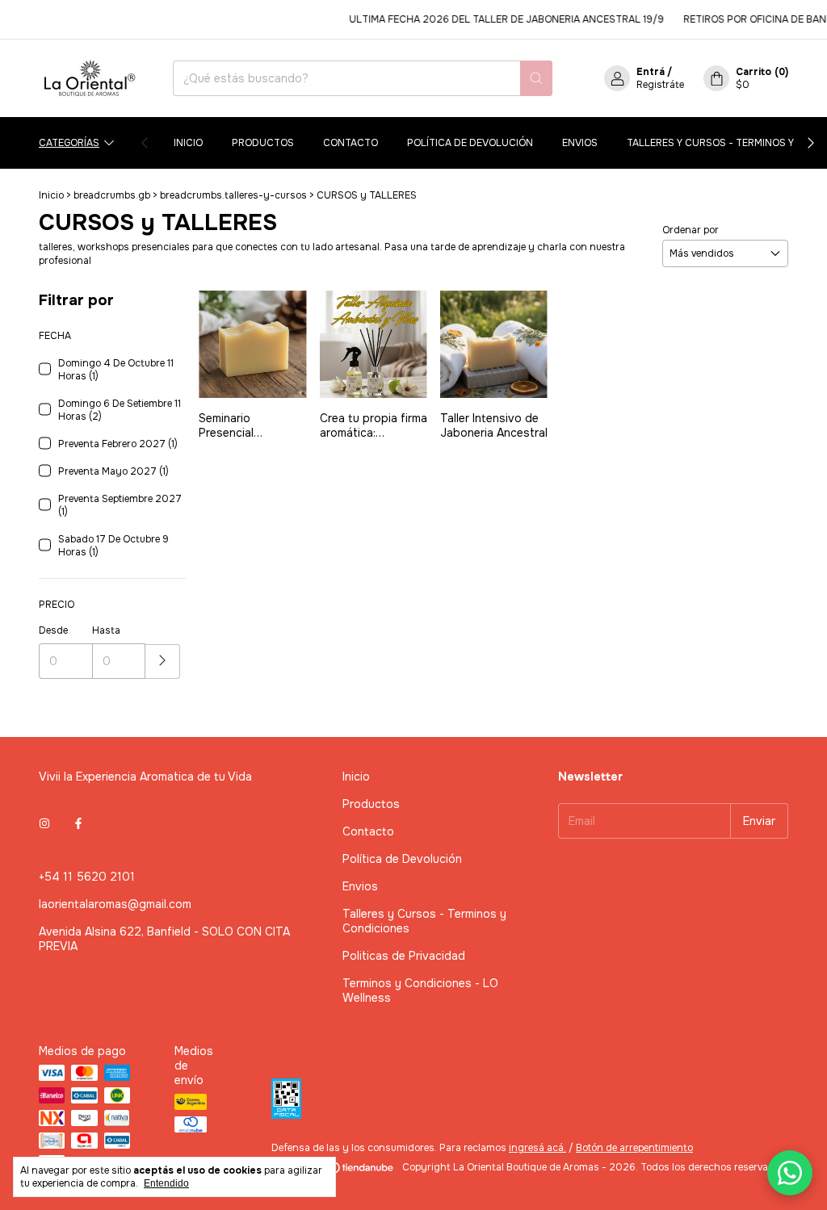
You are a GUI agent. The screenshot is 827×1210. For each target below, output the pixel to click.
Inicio (188, 142)
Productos (263, 142)
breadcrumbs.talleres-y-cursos (233, 195)
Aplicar (162, 661)
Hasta (106, 630)
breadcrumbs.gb (111, 195)
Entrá (650, 71)
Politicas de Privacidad (403, 955)
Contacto (350, 142)
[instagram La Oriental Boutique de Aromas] (44, 823)
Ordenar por (690, 230)
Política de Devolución (470, 142)
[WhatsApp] (789, 1172)
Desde (53, 630)
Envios (580, 142)
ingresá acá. (537, 1147)
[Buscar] (536, 78)
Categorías (69, 142)
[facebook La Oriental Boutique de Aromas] (78, 823)
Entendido (166, 1183)
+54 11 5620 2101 (87, 876)
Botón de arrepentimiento (634, 1147)
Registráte (660, 84)
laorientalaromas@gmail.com (115, 904)
